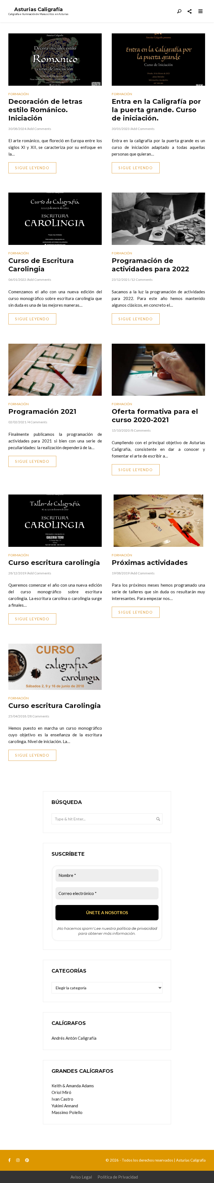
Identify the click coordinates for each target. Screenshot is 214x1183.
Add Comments (39, 129)
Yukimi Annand (65, 1105)
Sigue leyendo (32, 168)
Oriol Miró (61, 1092)
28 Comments (38, 716)
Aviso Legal (81, 1176)
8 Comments (141, 430)
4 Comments (37, 422)
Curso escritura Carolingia (54, 706)
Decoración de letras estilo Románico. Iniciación (45, 109)
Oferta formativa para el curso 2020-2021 (155, 415)
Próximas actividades (150, 563)
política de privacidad (137, 928)
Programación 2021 (42, 411)
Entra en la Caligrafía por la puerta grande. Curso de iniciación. (156, 109)
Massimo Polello (67, 1112)
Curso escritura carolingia (54, 563)
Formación (18, 94)
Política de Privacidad (118, 1176)
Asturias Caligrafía (38, 9)
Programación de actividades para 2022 (150, 265)
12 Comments (142, 279)
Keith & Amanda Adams (73, 1085)
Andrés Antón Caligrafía (74, 1038)
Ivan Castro (62, 1098)
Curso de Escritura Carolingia (41, 265)
